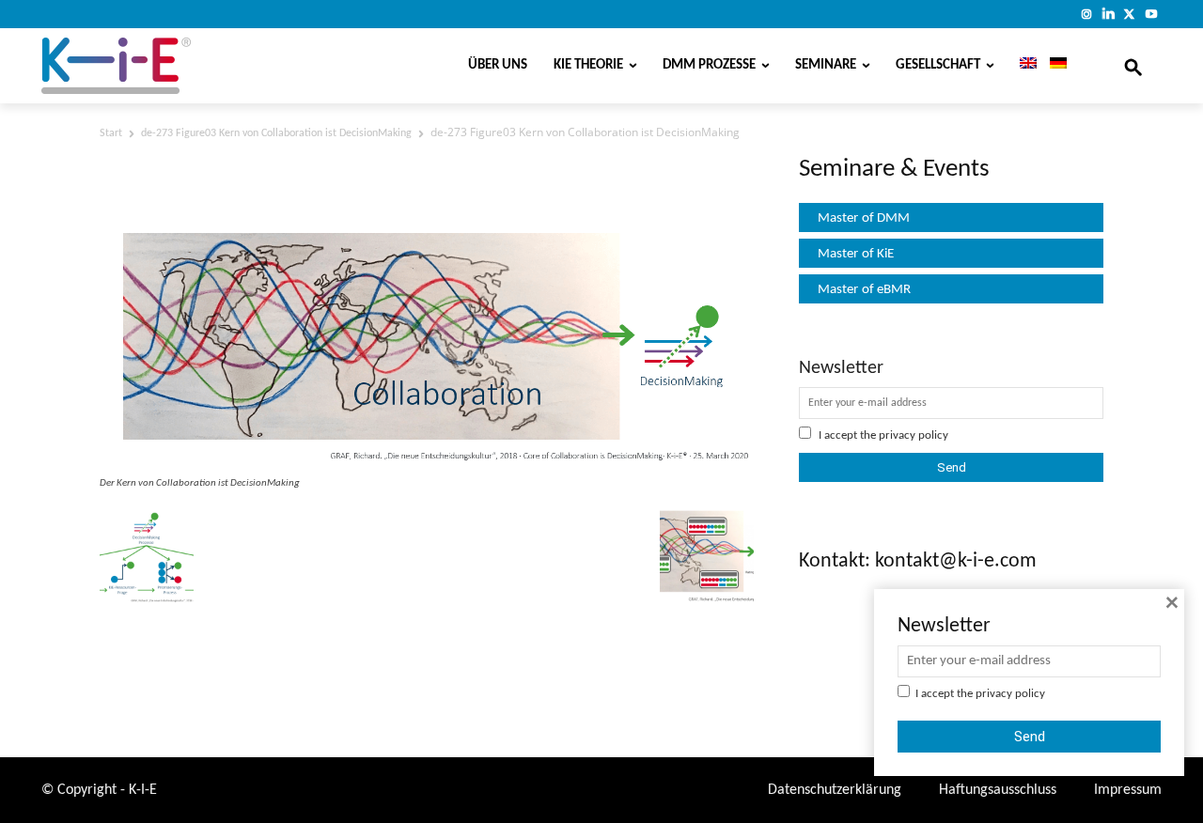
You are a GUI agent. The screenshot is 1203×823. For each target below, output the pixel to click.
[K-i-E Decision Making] (164, 66)
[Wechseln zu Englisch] (1022, 65)
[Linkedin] (1108, 13)
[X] (1129, 13)
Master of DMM (864, 218)
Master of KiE (856, 254)
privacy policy (913, 435)
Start (111, 133)
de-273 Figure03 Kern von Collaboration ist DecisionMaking (276, 133)
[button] (1133, 66)
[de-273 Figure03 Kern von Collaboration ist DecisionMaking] (427, 462)
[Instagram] (1087, 13)
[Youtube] (1151, 13)
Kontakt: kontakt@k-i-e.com (918, 561)
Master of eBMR (864, 290)
